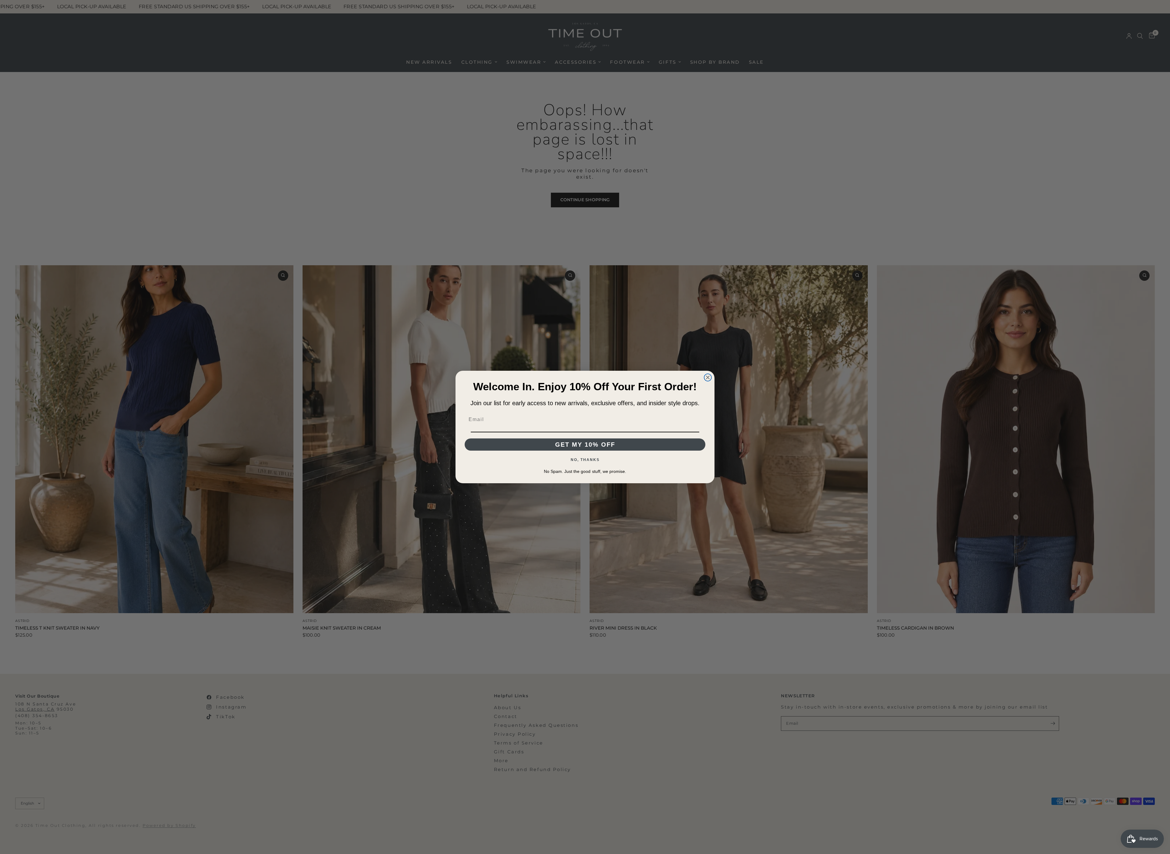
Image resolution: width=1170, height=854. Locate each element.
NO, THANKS (585, 460)
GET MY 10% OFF (585, 444)
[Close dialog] (707, 377)
